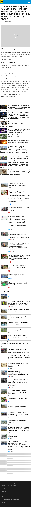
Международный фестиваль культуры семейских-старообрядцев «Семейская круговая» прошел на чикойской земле (18, 428)
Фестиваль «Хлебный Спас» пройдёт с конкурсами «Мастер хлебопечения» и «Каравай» (18, 365)
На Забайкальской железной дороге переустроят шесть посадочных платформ (18, 209)
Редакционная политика (9, 494)
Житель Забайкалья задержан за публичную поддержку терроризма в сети (18, 267)
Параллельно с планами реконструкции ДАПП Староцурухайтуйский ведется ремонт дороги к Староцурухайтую (19, 303)
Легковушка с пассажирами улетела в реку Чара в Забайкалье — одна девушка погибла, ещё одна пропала (18, 406)
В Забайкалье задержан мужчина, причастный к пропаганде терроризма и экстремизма (19, 392)
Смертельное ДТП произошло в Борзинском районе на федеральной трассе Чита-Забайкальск (18, 414)
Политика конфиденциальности (11, 497)
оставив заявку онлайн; (9, 62)
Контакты (4, 491)
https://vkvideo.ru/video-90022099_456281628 (13, 343)
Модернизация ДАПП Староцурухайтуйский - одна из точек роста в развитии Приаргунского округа (18, 373)
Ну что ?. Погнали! (13, 295)
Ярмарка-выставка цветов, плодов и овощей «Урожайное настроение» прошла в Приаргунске (18, 283)
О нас (3, 488)
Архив (3, 502)
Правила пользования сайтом (10, 499)
